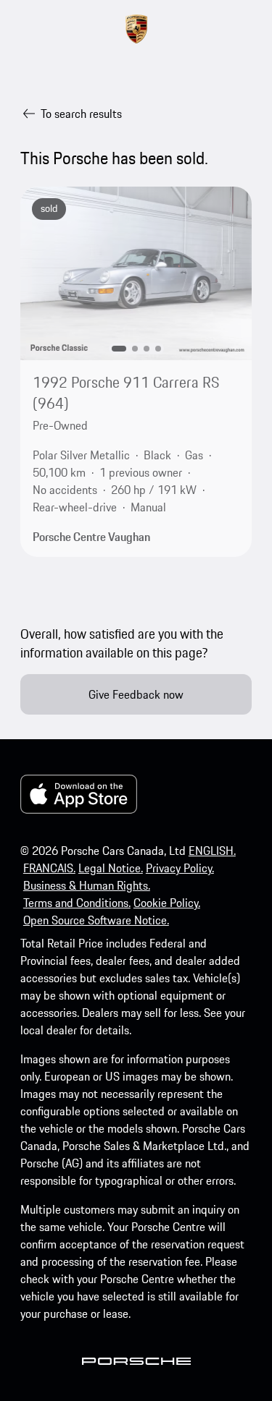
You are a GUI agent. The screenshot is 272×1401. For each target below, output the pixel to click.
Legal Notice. (110, 868)
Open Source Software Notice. (96, 920)
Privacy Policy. (180, 868)
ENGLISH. (212, 850)
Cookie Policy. (166, 902)
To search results (81, 113)
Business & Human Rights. (86, 885)
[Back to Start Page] (136, 29)
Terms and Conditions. (77, 902)
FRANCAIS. (49, 868)
